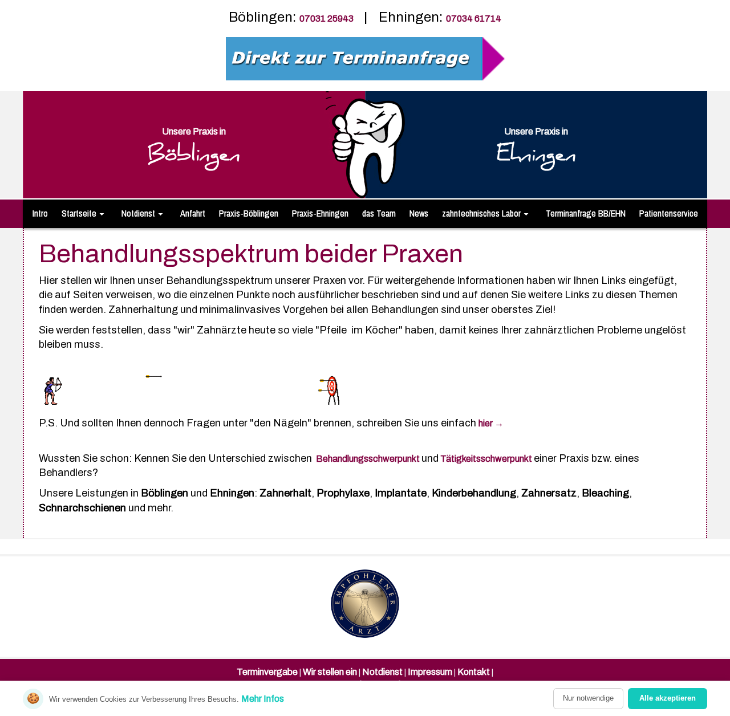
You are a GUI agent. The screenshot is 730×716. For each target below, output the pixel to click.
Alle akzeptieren (667, 698)
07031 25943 (327, 18)
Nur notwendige (588, 698)
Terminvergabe (267, 672)
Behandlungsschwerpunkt (367, 458)
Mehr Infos (262, 698)
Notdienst (382, 672)
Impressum (430, 672)
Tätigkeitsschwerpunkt (486, 458)
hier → (491, 423)
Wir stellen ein (330, 672)
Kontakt (473, 672)
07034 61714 (473, 18)
